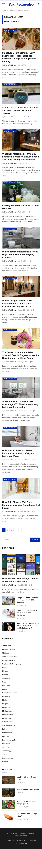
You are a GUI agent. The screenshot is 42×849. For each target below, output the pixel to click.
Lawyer (5, 704)
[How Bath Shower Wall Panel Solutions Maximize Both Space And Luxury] (21, 488)
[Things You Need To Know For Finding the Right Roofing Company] (8, 600)
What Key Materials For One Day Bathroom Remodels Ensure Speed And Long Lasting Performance (20, 157)
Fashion (5, 667)
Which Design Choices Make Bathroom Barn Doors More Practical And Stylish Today (17, 303)
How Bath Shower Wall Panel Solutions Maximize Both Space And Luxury (21, 505)
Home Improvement (10, 30)
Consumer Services (9, 657)
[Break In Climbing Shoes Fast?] (8, 780)
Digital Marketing (8, 660)
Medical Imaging (8, 711)
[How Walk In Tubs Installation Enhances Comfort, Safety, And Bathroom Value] (21, 436)
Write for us (21, 840)
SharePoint (6, 747)
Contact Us (11, 840)
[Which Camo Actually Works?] (8, 792)
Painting (5, 729)
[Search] (38, 4)
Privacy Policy (33, 840)
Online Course (7, 722)
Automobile (6, 646)
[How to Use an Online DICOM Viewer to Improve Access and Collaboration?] (8, 626)
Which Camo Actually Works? (28, 789)
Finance (5, 671)
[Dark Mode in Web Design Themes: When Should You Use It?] (21, 564)
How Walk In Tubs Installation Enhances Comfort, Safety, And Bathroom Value (18, 453)
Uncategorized (7, 758)
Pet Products (7, 733)
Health (4, 689)
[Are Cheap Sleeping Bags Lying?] (8, 816)
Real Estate (6, 744)
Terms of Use (22, 843)
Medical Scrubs (8, 715)
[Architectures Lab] (21, 4)
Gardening (6, 678)
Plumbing (5, 736)
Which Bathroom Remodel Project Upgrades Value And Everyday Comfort (20, 254)
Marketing (6, 707)
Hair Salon (6, 686)
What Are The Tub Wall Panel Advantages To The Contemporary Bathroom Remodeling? (20, 404)
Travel (4, 754)
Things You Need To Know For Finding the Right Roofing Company (28, 600)
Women (5, 762)
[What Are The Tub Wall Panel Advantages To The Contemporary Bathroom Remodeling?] (21, 387)
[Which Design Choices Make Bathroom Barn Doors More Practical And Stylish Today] (21, 286)
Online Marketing (8, 725)
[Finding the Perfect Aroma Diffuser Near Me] (21, 191)
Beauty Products (8, 649)
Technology (6, 751)
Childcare (5, 653)
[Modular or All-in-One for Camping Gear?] (8, 804)
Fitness (5, 675)
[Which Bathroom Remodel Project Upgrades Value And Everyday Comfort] (21, 237)
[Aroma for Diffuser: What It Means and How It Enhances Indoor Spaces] (21, 93)
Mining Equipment (9, 718)
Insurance (6, 696)
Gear (4, 682)
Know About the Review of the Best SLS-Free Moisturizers (27, 613)
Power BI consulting (9, 740)
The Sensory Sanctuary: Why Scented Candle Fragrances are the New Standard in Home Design (21, 355)
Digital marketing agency (12, 556)
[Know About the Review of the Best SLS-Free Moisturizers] (8, 613)
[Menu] (3, 4)
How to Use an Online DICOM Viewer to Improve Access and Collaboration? (28, 625)
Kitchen (5, 700)
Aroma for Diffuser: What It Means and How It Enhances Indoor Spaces (20, 110)
